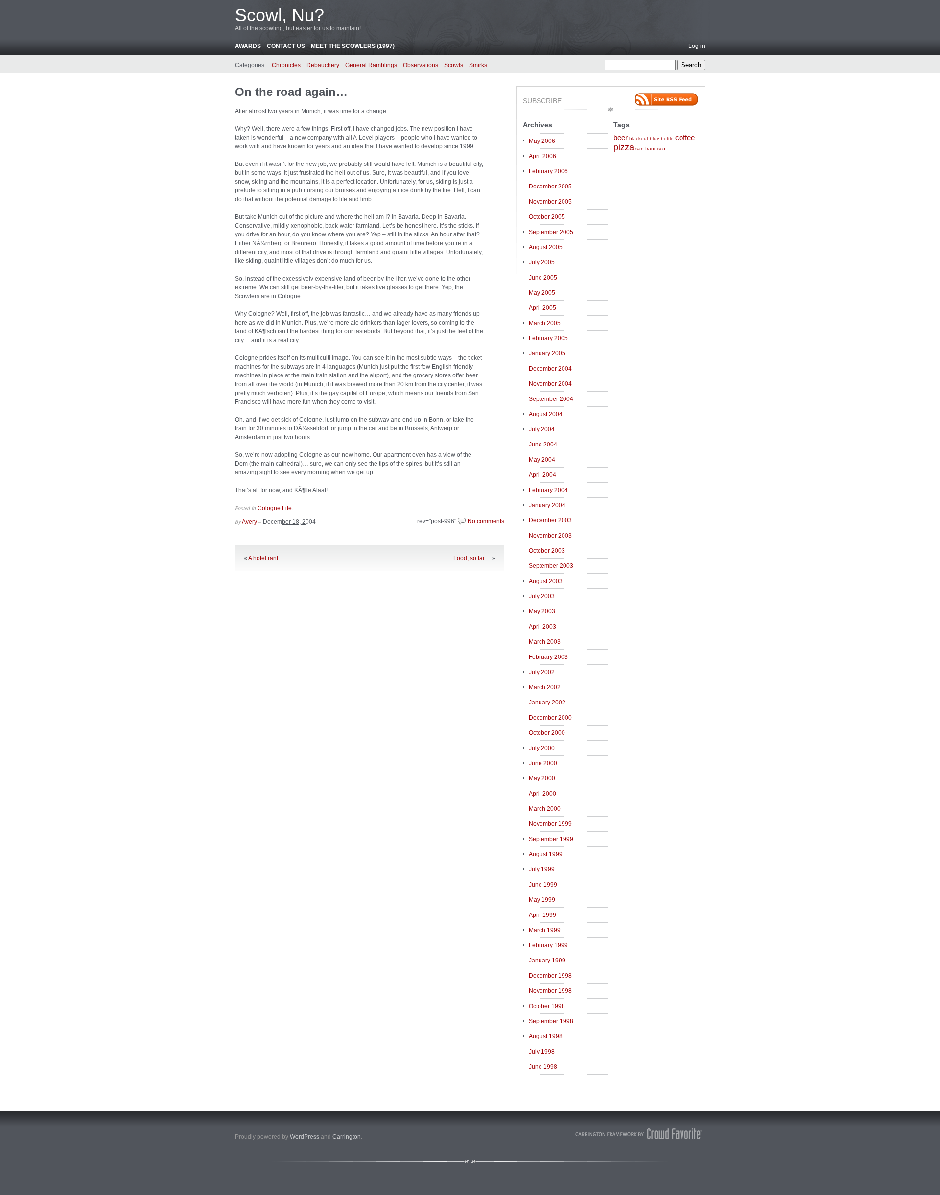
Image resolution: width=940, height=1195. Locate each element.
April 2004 (542, 474)
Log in (696, 46)
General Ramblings (371, 65)
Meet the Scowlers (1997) (353, 46)
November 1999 (550, 823)
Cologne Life (275, 508)
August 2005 (546, 247)
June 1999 (543, 884)
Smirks (478, 65)
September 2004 (551, 399)
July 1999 (542, 869)
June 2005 (543, 277)
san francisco (650, 148)
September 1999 (551, 839)
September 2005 (551, 232)
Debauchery (322, 65)
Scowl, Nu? (279, 15)
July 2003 (542, 596)
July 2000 (542, 748)
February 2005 (548, 338)
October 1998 (547, 1006)
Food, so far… (472, 558)
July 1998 (542, 1051)
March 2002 (545, 687)
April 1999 (542, 915)
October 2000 (547, 732)
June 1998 (543, 1066)
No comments (486, 521)
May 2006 (542, 141)
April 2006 (542, 156)
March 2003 (545, 641)
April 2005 (542, 308)
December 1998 (550, 975)
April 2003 (542, 626)
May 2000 (542, 778)
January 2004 (547, 505)
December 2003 (550, 520)
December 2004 (550, 368)
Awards (248, 46)
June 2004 (543, 444)
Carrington (346, 1136)
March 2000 (545, 808)
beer (620, 137)
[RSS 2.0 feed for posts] (666, 99)
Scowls (453, 65)
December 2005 (550, 186)
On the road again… (291, 91)
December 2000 (550, 717)
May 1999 (542, 899)
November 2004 (550, 383)
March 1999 (545, 930)
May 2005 (542, 292)
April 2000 (542, 793)
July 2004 (542, 429)
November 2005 (550, 201)
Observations (420, 65)
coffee (685, 137)
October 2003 (547, 550)
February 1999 (548, 945)
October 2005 (547, 216)
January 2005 (547, 353)
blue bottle (662, 138)
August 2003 (546, 581)
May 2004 (542, 459)
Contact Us (286, 46)
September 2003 (551, 565)
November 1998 (550, 990)
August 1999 (546, 854)
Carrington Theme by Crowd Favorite (639, 1133)
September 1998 (551, 1021)
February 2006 (548, 171)
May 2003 (542, 611)
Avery (249, 521)
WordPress (304, 1136)
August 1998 (546, 1036)
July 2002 (542, 672)
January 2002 (547, 702)
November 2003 (550, 535)
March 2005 (545, 323)
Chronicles (286, 65)
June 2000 (543, 763)
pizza (623, 147)
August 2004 (546, 414)
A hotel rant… (266, 558)
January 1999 (547, 960)
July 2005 (542, 262)
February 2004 (548, 490)
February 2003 (548, 657)
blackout (638, 138)
